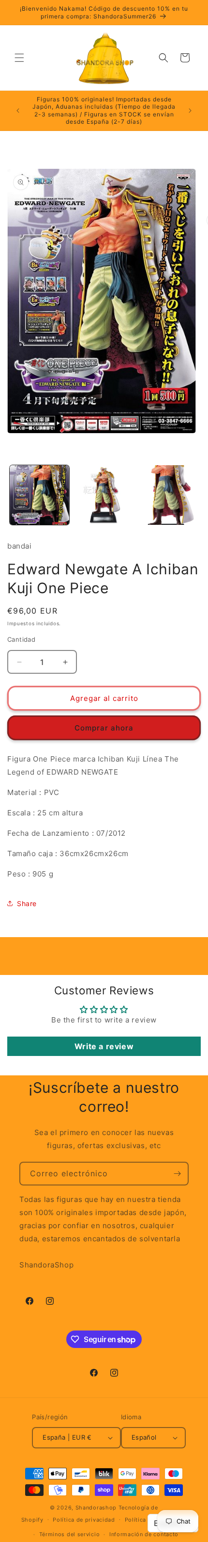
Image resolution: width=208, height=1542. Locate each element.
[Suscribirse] (177, 1173)
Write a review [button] (104, 1046)
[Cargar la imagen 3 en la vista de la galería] (167, 495)
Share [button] (27, 903)
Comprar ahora (104, 727)
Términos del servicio (69, 1534)
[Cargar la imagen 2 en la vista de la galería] (104, 495)
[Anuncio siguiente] (190, 110)
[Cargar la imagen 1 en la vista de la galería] (39, 495)
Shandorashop (96, 1507)
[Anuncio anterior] (18, 110)
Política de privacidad (84, 1519)
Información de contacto (143, 1534)
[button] (19, 57)
